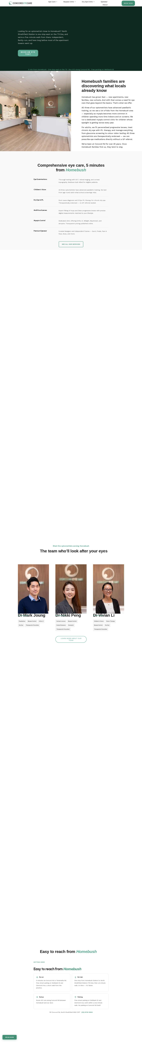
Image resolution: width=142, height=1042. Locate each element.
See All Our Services (71, 244)
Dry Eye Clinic (87, 2)
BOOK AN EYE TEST (28, 53)
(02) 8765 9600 (87, 1012)
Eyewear (104, 2)
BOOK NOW (128, 3)
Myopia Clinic (68, 2)
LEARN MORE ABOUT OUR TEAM (71, 639)
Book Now (9, 1037)
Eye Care (51, 2)
